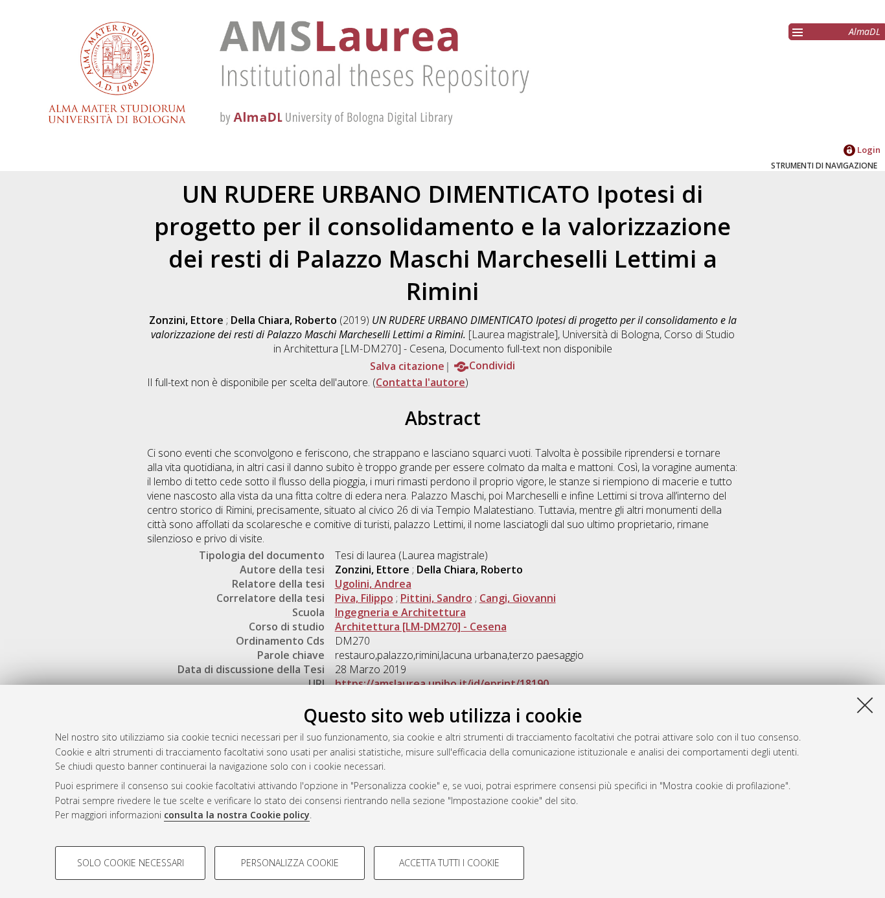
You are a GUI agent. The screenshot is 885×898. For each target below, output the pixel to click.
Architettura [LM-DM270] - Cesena (421, 626)
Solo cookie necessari (130, 863)
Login (867, 149)
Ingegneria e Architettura (400, 612)
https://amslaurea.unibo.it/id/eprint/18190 (442, 683)
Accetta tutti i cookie (449, 863)
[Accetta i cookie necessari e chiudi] (865, 705)
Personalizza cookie (290, 863)
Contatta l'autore (420, 382)
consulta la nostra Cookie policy (237, 815)
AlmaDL (864, 31)
